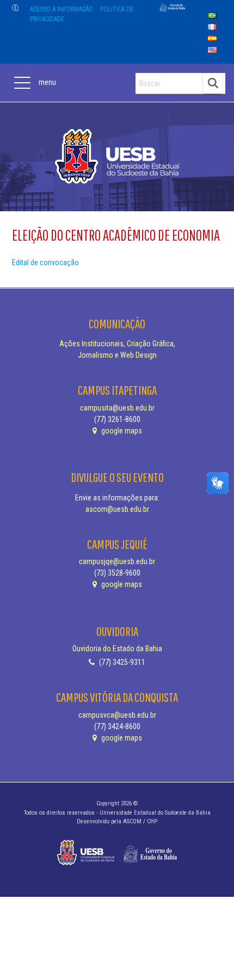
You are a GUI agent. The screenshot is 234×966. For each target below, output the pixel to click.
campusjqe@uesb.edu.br (117, 561)
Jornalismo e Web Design (117, 355)
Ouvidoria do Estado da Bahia (117, 648)
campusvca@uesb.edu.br (117, 715)
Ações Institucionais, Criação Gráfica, (117, 343)
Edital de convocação (45, 262)
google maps (121, 430)
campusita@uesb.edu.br (117, 407)
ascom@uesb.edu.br (117, 509)
